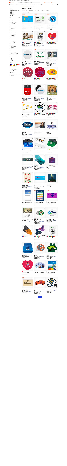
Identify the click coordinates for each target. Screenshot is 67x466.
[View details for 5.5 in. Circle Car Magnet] (40, 72)
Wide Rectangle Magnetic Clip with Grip (27, 96)
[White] (24, 42)
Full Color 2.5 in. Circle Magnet (38, 219)
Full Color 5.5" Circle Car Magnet (26, 61)
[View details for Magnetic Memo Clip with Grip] (27, 247)
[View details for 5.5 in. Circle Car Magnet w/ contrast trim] (40, 107)
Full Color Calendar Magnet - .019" (50, 237)
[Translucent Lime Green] (24, 78)
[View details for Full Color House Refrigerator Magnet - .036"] (52, 159)
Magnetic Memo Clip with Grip (26, 254)
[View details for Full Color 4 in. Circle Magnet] (40, 247)
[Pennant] (22, 113)
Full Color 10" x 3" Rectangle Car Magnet (27, 166)
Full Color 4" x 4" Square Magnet (50, 272)
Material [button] (42, 10)
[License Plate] (46, 201)
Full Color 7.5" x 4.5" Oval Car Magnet (39, 272)
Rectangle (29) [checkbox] (13, 42)
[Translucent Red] (22, 78)
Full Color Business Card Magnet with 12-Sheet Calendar (27, 220)
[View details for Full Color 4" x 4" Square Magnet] (52, 265)
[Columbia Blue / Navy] (34, 113)
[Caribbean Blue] (34, 165)
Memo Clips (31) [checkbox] (13, 23)
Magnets (11, 11)
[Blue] (22, 149)
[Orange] (54, 42)
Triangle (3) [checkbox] (12, 48)
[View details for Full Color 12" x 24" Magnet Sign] (52, 107)
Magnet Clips (11, 12)
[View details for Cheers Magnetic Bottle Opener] (40, 143)
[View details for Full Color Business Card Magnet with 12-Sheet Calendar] (27, 212)
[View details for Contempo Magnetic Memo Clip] (40, 159)
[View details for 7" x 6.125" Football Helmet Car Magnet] (52, 282)
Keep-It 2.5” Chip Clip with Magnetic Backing (39, 237)
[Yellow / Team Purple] (38, 113)
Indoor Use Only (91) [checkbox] (13, 52)
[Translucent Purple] (38, 236)
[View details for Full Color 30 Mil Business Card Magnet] (40, 124)
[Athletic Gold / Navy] (39, 113)
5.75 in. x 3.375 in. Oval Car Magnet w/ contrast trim (27, 132)
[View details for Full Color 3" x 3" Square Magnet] (52, 177)
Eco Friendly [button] (47, 10)
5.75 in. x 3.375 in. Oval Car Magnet (51, 79)
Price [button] (26, 10)
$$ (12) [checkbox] (12, 59)
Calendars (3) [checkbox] (13, 28)
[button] (32, 14)
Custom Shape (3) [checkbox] (13, 46)
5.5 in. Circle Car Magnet (37, 79)
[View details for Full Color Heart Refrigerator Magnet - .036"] (52, 36)
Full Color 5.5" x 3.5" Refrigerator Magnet (39, 61)
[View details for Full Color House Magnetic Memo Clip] (52, 143)
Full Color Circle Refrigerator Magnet (39, 96)
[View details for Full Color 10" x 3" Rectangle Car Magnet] (27, 159)
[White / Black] (36, 113)
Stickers (11, 8)
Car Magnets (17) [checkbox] (13, 24)
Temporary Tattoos (12, 14)
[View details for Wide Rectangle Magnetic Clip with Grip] (27, 89)
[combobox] (29, 2)
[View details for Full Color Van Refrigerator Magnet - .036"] (40, 282)
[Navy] (52, 42)
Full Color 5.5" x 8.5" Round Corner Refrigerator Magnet (26, 185)
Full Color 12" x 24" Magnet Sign (50, 114)
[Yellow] (39, 42)
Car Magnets (11, 13)
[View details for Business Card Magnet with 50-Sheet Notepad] (27, 195)
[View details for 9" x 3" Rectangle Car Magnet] (40, 177)
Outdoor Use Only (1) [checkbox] (14, 54)
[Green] (24, 149)
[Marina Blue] (38, 165)
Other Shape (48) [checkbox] (13, 41)
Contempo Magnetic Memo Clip (38, 166)
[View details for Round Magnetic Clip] (27, 72)
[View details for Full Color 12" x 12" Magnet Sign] (52, 89)
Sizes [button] (38, 10)
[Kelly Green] (37, 42)
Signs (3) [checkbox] (12, 29)
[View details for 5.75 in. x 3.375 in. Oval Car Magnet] (52, 72)
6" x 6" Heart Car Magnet (25, 272)
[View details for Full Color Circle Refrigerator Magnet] (40, 89)
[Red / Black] (35, 113)
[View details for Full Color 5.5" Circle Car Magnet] (27, 54)
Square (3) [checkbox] (12, 47)
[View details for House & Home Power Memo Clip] (27, 143)
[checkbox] (15, 34)
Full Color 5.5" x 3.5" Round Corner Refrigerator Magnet (26, 290)
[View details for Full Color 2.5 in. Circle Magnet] (40, 212)
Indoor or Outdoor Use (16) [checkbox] (14, 53)
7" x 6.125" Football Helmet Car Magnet (51, 289)
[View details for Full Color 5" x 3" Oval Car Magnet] (52, 212)
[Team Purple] (38, 42)
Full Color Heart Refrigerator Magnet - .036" (51, 44)
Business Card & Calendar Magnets (14, 10)
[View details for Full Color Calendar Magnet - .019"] (52, 230)
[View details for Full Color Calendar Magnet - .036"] (40, 36)
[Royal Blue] (22, 42)
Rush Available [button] (31, 10)
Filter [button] (24, 10)
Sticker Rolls (11, 9)
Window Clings (12, 15)
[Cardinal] (53, 42)
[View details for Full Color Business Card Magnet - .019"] (52, 54)
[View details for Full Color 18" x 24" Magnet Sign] (27, 36)
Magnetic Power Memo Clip (25, 237)
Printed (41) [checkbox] (12, 70)
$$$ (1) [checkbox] (12, 60)
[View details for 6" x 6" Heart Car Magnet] (27, 265)
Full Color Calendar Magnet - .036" (38, 43)
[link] (11, 2)
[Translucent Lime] (37, 236)
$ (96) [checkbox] (11, 58)
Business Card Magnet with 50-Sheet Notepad (27, 202)
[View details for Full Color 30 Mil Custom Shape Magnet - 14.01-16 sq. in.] (52, 124)
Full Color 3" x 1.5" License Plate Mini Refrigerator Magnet (51, 202)
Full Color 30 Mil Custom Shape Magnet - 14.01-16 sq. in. (51, 132)
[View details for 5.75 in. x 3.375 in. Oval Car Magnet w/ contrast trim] (27, 124)
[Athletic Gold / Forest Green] (37, 113)
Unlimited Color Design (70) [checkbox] (14, 69)
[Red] (23, 42)
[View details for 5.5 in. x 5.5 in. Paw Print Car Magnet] (52, 247)
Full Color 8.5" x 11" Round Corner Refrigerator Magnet (38, 202)
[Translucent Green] (49, 149)
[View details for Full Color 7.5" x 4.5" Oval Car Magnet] (40, 265)
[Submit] (19, 2)
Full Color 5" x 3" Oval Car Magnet (50, 219)
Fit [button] (35, 10)
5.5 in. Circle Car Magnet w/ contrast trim (39, 114)
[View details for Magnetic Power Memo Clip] (27, 230)
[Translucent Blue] (46, 149)
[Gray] (37, 165)
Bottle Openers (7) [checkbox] (13, 27)
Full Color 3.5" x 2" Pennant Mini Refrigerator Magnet (26, 114)
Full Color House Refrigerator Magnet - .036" (51, 167)
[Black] (54, 113)
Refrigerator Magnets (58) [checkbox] (14, 22)
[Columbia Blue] (30, 42)
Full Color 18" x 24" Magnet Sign (26, 43)
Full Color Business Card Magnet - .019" (51, 61)
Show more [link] (11, 30)
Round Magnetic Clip (25, 79)
